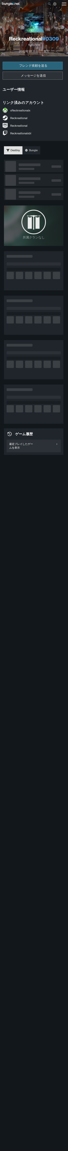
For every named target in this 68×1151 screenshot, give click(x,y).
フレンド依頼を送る (33, 65)
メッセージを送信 (33, 75)
